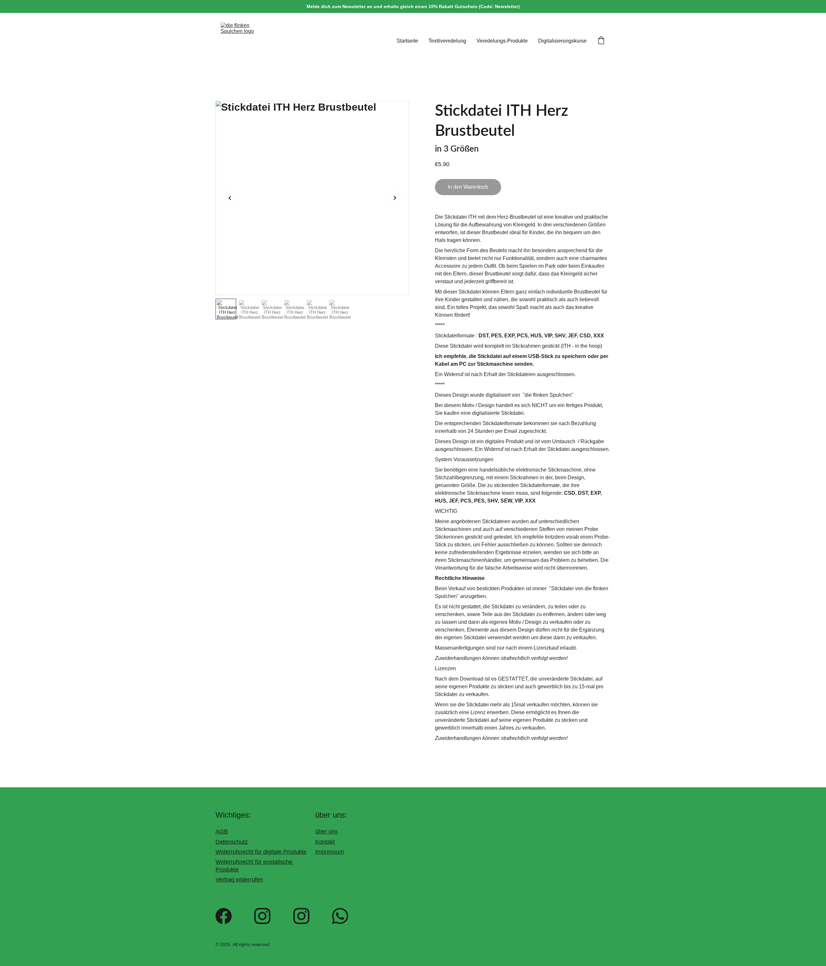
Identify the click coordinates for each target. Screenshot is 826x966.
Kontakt (325, 841)
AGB (222, 831)
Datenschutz (232, 841)
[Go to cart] (601, 41)
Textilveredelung (447, 41)
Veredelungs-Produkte (502, 41)
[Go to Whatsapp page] (340, 916)
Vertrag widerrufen (239, 879)
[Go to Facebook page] (224, 916)
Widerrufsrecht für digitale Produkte (261, 852)
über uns (326, 831)
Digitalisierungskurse (562, 41)
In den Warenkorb (468, 187)
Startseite (407, 41)
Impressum (329, 852)
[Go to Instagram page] (262, 916)
